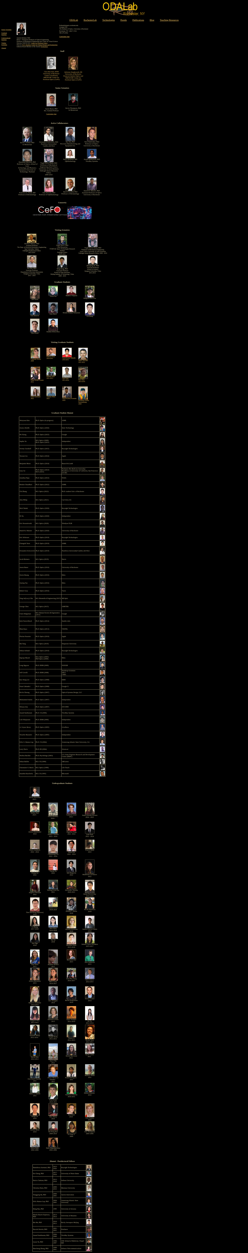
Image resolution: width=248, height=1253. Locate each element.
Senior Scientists (6, 30)
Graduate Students (4, 34)
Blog (152, 20)
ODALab (73, 20)
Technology (44, 46)
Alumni (3, 48)
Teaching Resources (169, 20)
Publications (138, 20)
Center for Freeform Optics (39, 43)
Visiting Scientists (4, 44)
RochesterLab (90, 20)
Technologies (108, 20)
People (123, 20)
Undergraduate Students (5, 39)
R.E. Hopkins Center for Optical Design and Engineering (39, 45)
